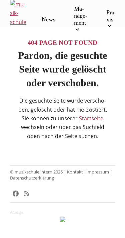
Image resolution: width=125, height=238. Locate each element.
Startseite (91, 118)
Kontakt (75, 172)
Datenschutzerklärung (32, 178)
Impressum (97, 172)
